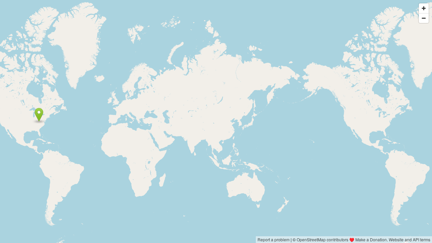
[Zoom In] (424, 8)
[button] (39, 115)
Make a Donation (371, 239)
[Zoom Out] (424, 18)
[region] (216, 121)
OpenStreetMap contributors (322, 239)
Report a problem (274, 239)
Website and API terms (409, 239)
